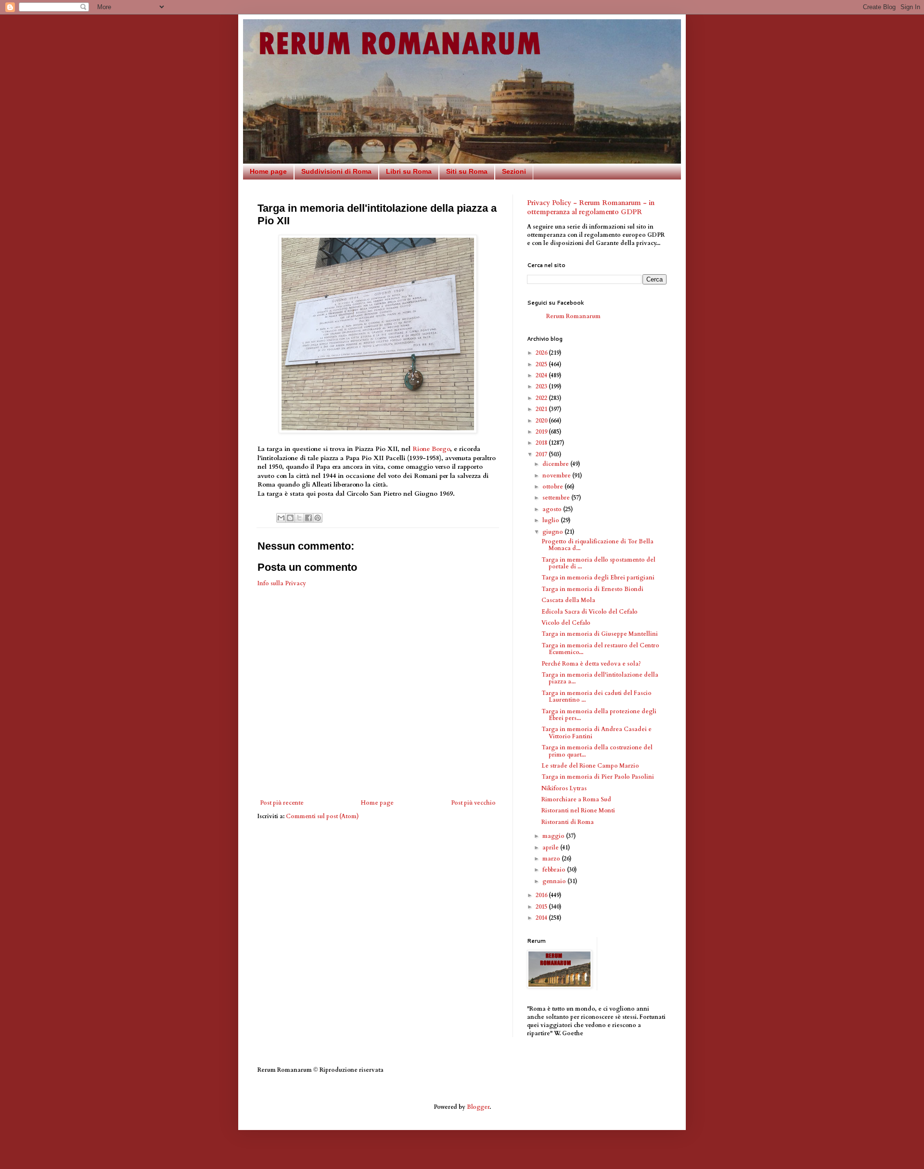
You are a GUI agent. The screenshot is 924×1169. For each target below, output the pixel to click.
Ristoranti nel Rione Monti (578, 810)
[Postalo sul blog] (290, 518)
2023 (542, 386)
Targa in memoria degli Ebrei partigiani (597, 577)
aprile (551, 847)
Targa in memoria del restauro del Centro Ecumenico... (600, 649)
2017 (542, 454)
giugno (553, 532)
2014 (542, 918)
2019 (542, 432)
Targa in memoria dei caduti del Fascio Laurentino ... (596, 696)
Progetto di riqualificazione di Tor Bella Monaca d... (597, 545)
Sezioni (514, 171)
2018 (542, 443)
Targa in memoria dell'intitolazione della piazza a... (599, 678)
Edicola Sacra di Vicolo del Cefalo (589, 612)
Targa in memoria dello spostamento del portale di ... (598, 563)
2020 (542, 420)
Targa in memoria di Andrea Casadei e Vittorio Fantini (596, 732)
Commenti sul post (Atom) (322, 816)
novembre (557, 475)
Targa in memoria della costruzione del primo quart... (597, 751)
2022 (542, 398)
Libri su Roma (409, 171)
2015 (542, 907)
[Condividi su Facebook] (308, 518)
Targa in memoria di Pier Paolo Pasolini (597, 777)
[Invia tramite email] (281, 518)
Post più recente (282, 803)
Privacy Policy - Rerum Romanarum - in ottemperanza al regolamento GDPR (590, 207)
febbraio (554, 870)
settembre (556, 497)
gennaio (554, 881)
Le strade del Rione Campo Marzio (590, 766)
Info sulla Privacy (281, 583)
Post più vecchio (473, 803)
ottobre (553, 486)
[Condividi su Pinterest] (317, 518)
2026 (542, 353)
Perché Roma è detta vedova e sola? (591, 664)
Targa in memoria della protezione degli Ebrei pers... (598, 714)
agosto (552, 509)
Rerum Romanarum (573, 316)
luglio (551, 520)
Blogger (478, 1107)
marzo (552, 858)
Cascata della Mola (568, 600)
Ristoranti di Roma (567, 822)
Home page (268, 171)
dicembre (556, 464)
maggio (554, 836)
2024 (542, 375)
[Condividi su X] (299, 518)
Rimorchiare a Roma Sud (576, 799)
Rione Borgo (431, 449)
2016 (542, 895)
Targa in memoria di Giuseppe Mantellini (599, 634)
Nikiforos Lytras (564, 788)
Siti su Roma (467, 171)
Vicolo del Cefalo (565, 623)
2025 (542, 364)
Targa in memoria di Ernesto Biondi (592, 589)
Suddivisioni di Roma (336, 171)
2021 (542, 409)
